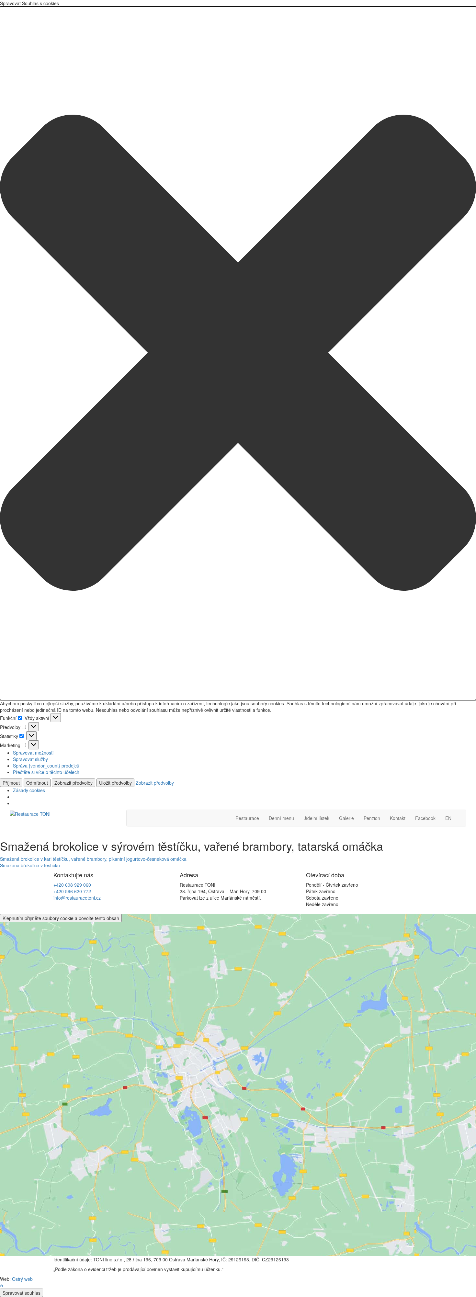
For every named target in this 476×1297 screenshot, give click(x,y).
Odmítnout (37, 782)
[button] (238, 353)
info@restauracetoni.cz (77, 897)
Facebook (425, 818)
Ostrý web (22, 1279)
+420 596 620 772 (72, 891)
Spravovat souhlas (21, 1293)
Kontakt (397, 818)
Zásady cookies (29, 790)
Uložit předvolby (115, 782)
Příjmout (11, 782)
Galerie (346, 818)
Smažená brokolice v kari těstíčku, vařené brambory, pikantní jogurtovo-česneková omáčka (93, 859)
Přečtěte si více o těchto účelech (46, 772)
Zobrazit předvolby (73, 782)
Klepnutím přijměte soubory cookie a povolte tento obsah (61, 918)
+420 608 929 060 (72, 885)
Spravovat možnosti (33, 752)
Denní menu (281, 818)
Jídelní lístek (316, 818)
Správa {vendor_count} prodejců (46, 765)
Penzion (372, 818)
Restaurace (247, 818)
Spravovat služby (30, 759)
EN (448, 818)
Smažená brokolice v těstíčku (30, 865)
